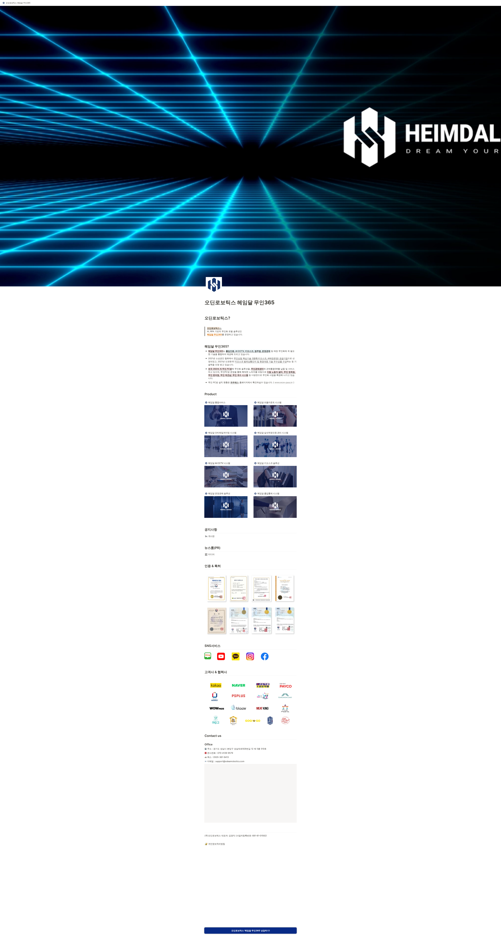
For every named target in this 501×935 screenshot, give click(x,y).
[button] (16, 3)
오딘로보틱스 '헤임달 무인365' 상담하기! (250, 930)
